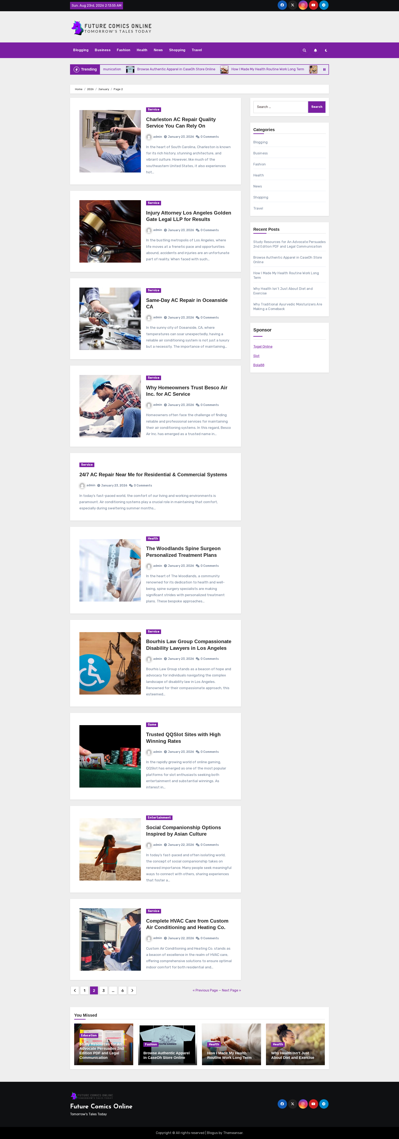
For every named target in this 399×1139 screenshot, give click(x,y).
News (158, 50)
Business (103, 50)
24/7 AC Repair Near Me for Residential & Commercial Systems (153, 474)
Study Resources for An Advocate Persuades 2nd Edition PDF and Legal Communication (101, 1051)
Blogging (81, 50)
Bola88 (258, 365)
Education (89, 1035)
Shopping (177, 50)
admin (157, 137)
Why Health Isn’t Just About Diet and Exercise (292, 1055)
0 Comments (210, 137)
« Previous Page (205, 990)
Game (152, 724)
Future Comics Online (101, 1107)
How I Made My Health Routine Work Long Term (229, 1055)
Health (142, 50)
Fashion (124, 50)
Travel (197, 50)
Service (153, 109)
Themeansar (233, 1133)
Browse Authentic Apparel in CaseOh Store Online (166, 1055)
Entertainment (159, 817)
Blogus (212, 1133)
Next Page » (231, 990)
